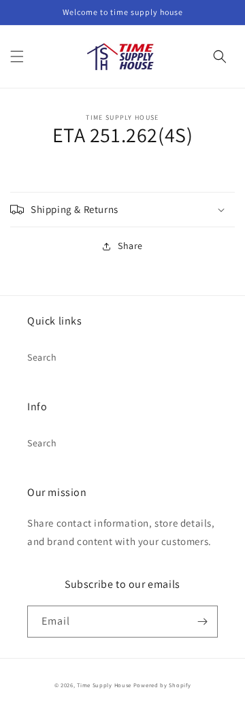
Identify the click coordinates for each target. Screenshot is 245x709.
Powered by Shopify (162, 685)
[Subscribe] (202, 622)
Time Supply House (104, 685)
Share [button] (130, 246)
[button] (17, 56)
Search (42, 357)
